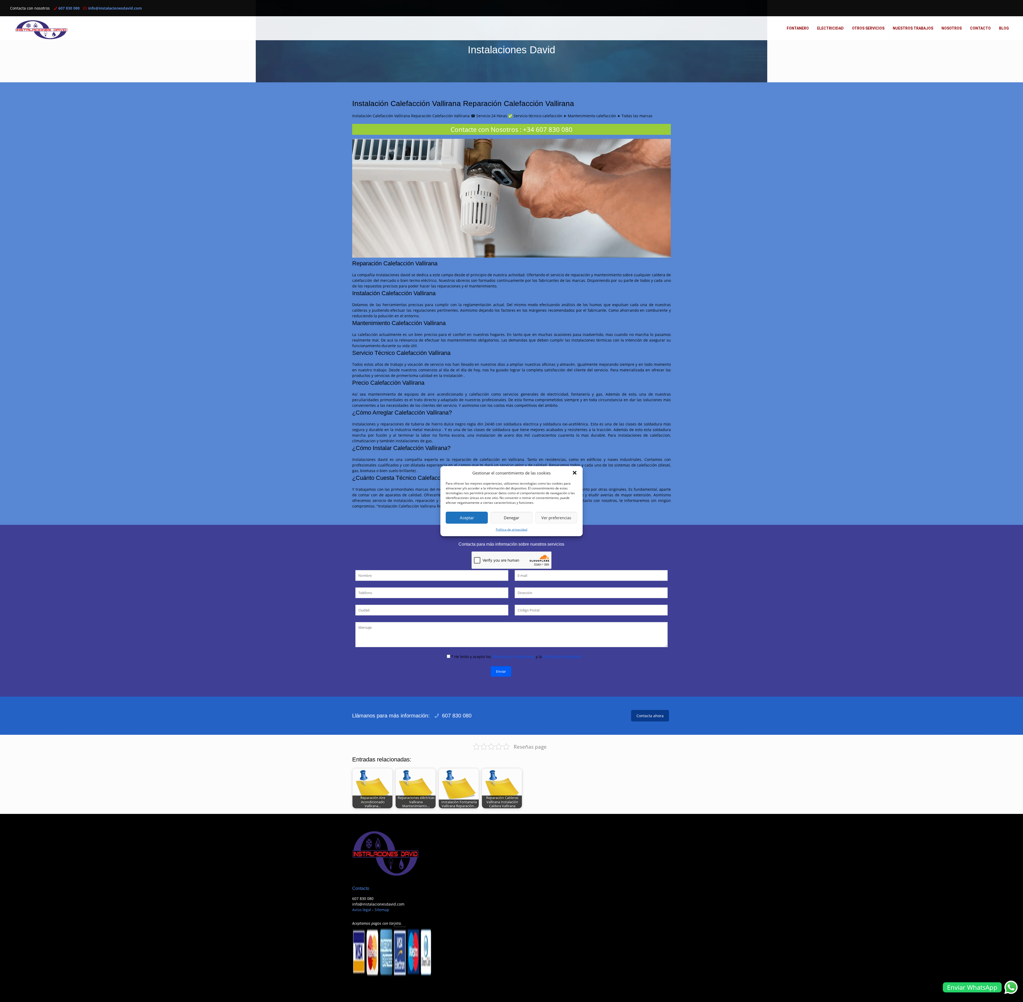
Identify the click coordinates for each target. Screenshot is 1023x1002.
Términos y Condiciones (513, 656)
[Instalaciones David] (41, 29)
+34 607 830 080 (548, 129)
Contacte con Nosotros (484, 129)
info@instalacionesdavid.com (115, 8)
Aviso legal (361, 909)
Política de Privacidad (562, 656)
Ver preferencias (556, 517)
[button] (574, 473)
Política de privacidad (511, 529)
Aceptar (467, 517)
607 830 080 (69, 8)
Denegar (511, 517)
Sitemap (382, 909)
